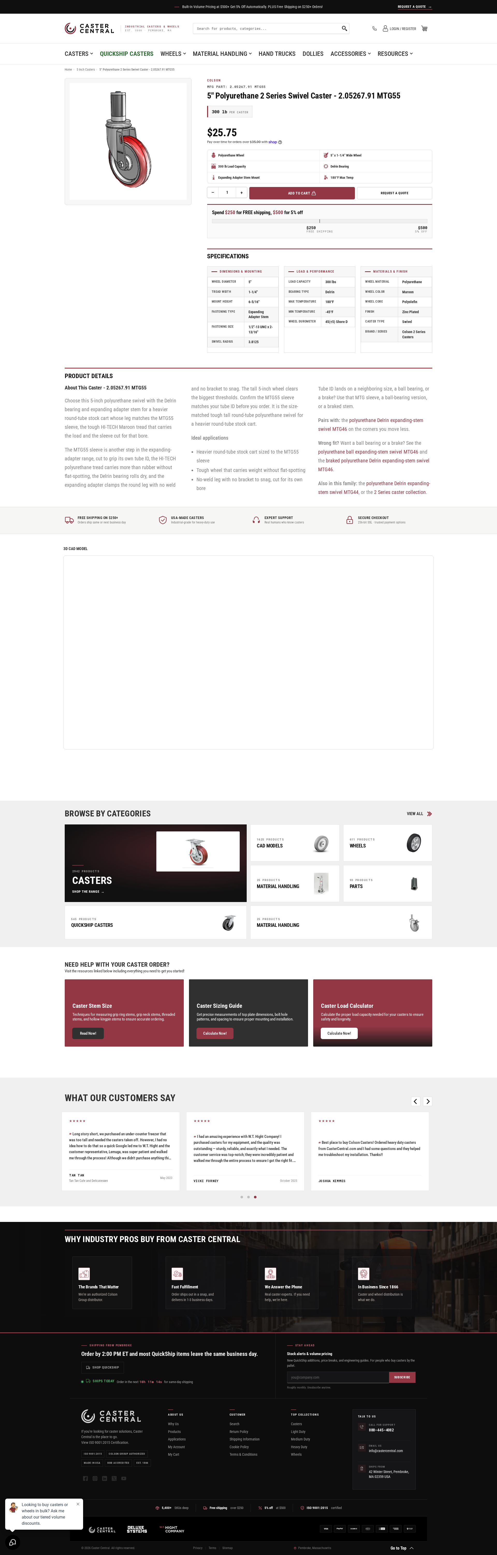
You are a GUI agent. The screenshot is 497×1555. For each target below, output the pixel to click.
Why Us (173, 1424)
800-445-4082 (381, 1430)
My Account (176, 1447)
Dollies (313, 53)
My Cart (173, 1454)
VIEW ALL (415, 813)
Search (234, 1424)
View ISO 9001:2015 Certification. (105, 1442)
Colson (214, 80)
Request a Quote (394, 193)
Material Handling (220, 53)
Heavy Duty (299, 1447)
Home (68, 69)
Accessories (348, 53)
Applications (177, 1439)
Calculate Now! (215, 1033)
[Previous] (415, 1101)
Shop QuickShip (105, 1367)
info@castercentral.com (386, 1451)
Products (174, 1432)
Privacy (197, 1548)
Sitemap (227, 1548)
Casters (77, 53)
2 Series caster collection (400, 492)
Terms (212, 1548)
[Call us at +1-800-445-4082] (374, 28)
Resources (393, 53)
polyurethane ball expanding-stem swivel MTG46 (368, 452)
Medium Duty (300, 1439)
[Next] (427, 1101)
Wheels (170, 53)
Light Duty (298, 1432)
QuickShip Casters (127, 53)
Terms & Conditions (243, 1454)
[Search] (344, 28)
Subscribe (402, 1377)
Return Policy (239, 1432)
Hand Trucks (277, 53)
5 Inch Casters (86, 69)
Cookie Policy (239, 1447)
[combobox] (271, 28)
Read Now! (88, 1033)
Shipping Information (245, 1439)
